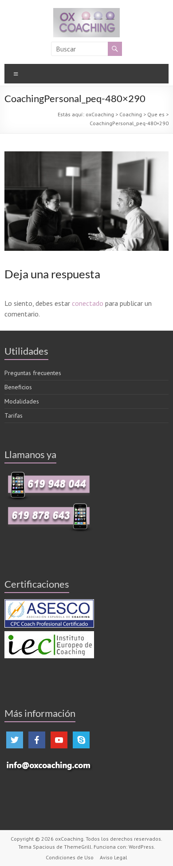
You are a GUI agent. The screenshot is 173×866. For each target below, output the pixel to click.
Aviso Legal (113, 857)
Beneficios (18, 387)
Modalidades (21, 401)
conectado (87, 303)
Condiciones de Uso (70, 857)
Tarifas (13, 415)
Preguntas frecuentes (32, 373)
